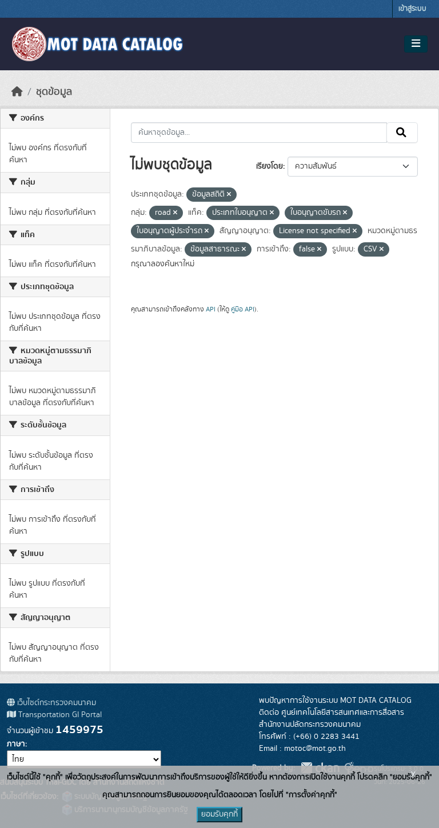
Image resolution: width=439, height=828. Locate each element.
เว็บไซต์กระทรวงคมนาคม (55, 703)
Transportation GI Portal (59, 715)
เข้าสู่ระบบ (412, 8)
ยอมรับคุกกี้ (219, 814)
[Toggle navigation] (416, 44)
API (210, 309)
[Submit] (402, 132)
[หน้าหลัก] (17, 92)
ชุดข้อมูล (54, 92)
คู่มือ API (242, 309)
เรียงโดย (269, 166)
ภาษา (16, 744)
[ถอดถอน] (229, 194)
